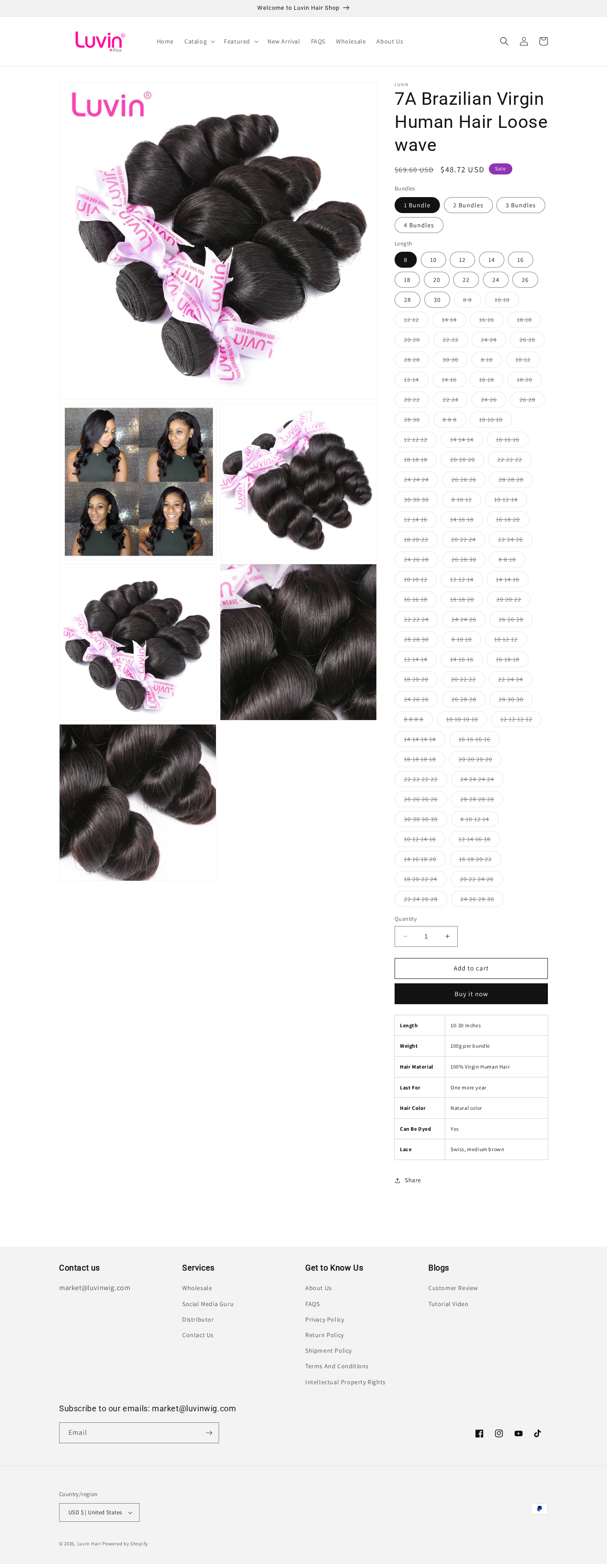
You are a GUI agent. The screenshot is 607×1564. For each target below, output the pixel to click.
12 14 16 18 (479, 841)
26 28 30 (468, 561)
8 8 (472, 301)
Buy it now (471, 994)
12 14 (416, 381)
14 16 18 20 (425, 861)
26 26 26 (468, 481)
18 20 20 (421, 681)
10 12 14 (510, 501)
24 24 (493, 341)
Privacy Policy (324, 1319)
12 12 (416, 321)
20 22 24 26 (481, 881)
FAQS (312, 1304)
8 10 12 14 (479, 821)
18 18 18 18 (424, 761)
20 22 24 (468, 541)
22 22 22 (514, 461)
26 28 (532, 401)
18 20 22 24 (425, 881)
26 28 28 (468, 701)
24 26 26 (421, 701)
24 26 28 (421, 561)
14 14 (454, 321)
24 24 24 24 (481, 781)
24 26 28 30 (481, 901)
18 (407, 280)
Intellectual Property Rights (345, 1382)
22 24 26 (515, 541)
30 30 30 (421, 501)
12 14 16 (420, 521)
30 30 (455, 361)
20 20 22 (513, 601)
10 (433, 260)
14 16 (454, 381)
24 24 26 (468, 621)
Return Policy (324, 1335)
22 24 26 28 (425, 901)
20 (436, 280)
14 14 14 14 (424, 741)
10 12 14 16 (424, 841)
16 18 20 (512, 521)
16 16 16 (512, 441)
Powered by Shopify (125, 1543)
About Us (318, 1288)
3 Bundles (521, 205)
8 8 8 (454, 421)
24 (495, 280)
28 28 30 (421, 641)
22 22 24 (421, 621)
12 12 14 (466, 581)
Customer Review (453, 1288)
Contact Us (198, 1335)
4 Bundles (419, 225)
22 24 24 (515, 681)
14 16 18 (466, 521)
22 (466, 280)
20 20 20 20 (480, 761)
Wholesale (197, 1288)
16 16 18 (420, 601)
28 (407, 300)
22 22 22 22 (425, 781)
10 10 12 (420, 581)
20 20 (416, 341)
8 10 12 (466, 501)
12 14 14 (420, 661)
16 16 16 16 (479, 741)
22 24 (455, 401)
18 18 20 (466, 601)
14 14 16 (512, 581)
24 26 (493, 401)
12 (462, 260)
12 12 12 (420, 441)
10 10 (507, 301)
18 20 (529, 381)
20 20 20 (467, 461)
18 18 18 (420, 461)
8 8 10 (512, 561)
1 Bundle (417, 205)
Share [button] (413, 1180)
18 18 (529, 321)
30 (437, 300)
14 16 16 (466, 661)
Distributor (198, 1319)
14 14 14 (466, 441)
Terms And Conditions (337, 1366)
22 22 (455, 341)
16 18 (491, 381)
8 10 (491, 361)
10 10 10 (495, 421)
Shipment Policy (328, 1350)
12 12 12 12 (521, 721)
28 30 (416, 421)
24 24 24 (421, 481)
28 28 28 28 (481, 801)
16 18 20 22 (480, 861)
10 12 (527, 361)
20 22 (416, 401)
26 (525, 280)
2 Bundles (468, 205)
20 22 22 (468, 681)
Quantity (406, 919)
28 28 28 (516, 481)
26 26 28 (516, 621)
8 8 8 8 (418, 721)
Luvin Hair (89, 1543)
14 (491, 260)
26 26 (532, 341)
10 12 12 (510, 641)
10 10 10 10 (466, 721)
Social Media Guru (208, 1304)
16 (520, 260)
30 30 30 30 (425, 821)
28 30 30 (516, 701)
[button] (199, 41)
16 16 (491, 321)
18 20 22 (421, 541)
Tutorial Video (448, 1304)
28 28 (416, 361)
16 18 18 (512, 661)
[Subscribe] (209, 1432)
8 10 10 (466, 641)
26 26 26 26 (425, 801)
